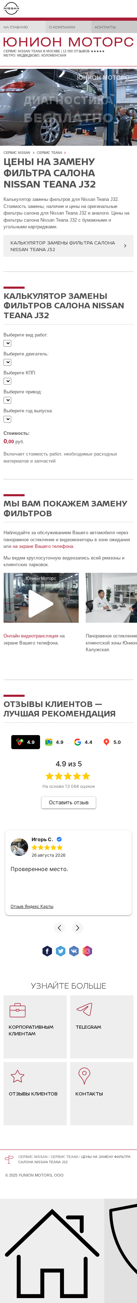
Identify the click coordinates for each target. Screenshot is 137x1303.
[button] (59, 928)
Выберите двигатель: (26, 353)
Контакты (105, 27)
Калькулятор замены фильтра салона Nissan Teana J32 (63, 246)
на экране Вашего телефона (43, 546)
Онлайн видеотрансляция (31, 636)
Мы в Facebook (47, 951)
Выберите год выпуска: (28, 410)
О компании (62, 27)
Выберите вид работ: (26, 335)
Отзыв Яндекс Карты (32, 906)
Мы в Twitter (60, 951)
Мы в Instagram (87, 951)
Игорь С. (42, 839)
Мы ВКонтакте (74, 951)
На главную (16, 27)
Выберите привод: (23, 391)
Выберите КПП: (20, 372)
